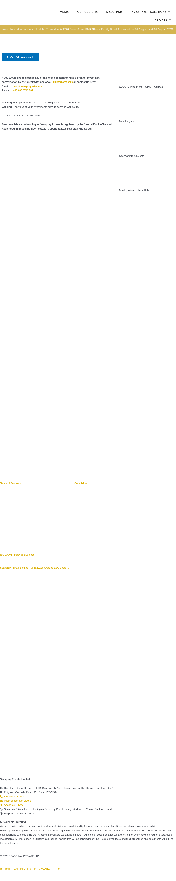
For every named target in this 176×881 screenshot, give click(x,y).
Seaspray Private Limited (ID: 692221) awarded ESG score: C (35, 567)
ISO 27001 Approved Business (17, 554)
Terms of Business (11, 483)
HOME (64, 11)
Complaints (80, 483)
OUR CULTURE (87, 11)
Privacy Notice (61, 483)
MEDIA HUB (114, 11)
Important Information (37, 483)
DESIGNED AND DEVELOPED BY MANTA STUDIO (30, 869)
